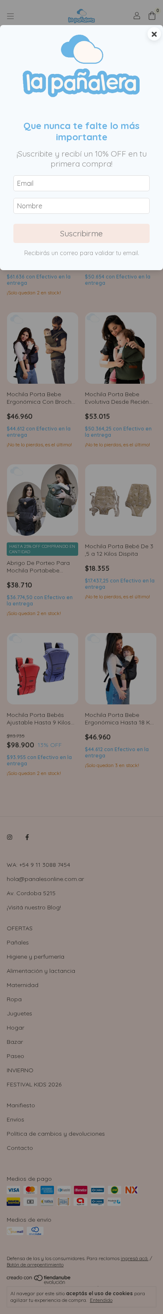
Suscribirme (81, 233)
